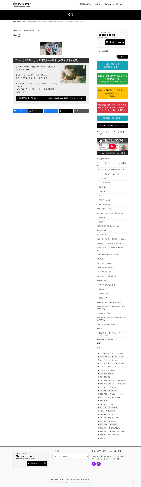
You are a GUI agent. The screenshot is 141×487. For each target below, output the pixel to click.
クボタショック (114, 360)
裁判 (113, 431)
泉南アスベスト (104, 401)
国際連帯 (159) (102, 230)
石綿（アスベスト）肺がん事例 (109, 418)
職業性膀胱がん (115, 428)
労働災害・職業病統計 (106, 373)
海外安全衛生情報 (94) (104, 263)
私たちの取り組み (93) (104, 272)
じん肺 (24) (102, 178)
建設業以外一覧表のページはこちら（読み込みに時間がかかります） (51, 98)
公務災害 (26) (101, 222)
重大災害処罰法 (114, 435)
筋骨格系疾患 (115, 421)
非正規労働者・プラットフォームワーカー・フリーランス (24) (111, 334)
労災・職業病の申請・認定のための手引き (112, 380)
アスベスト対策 (104, 356)
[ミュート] (122, 153)
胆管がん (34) (103, 293)
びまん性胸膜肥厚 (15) (106, 183)
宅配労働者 (103, 390)
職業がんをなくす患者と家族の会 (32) (109, 302)
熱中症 (102, 411)
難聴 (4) (99, 328)
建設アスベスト (116, 394)
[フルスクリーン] (125, 153)
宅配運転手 (114, 390)
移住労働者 (103, 421)
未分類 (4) (100, 259)
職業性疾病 (103, 428)
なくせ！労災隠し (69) (104, 209)
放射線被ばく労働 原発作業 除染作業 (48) (110, 243)
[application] (112, 146)
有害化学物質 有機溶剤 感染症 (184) (109, 254)
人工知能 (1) (101, 217)
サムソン (102, 363)
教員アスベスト (104, 397)
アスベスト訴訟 (118, 356)
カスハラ (102, 360)
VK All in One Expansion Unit (84, 482)
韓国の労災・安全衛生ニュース (107, 340)
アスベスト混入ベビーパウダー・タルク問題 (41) (111, 164)
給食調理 (114, 424)
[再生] (99, 153)
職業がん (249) (102, 280)
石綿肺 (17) (102, 191)
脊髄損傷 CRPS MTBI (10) (105, 313)
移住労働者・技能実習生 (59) (106, 276)
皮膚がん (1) (103, 289)
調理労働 (102, 435)
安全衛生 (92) (101, 235)
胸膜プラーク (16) (105, 200)
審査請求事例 (104, 394)
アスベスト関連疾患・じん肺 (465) (108, 174)
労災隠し (122, 384)
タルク (111, 363)
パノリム (102, 367)
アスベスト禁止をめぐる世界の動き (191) (110, 170)
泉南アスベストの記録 (106, 404)
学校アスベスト (104, 387)
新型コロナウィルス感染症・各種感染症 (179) (110, 249)
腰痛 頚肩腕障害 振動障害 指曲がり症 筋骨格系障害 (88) (111, 319)
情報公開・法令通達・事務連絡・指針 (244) (111, 239)
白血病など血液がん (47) (107, 285)
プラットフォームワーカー (117, 367)
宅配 (114, 387)
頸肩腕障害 (103, 438)
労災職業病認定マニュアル (108, 384)
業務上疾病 (116, 397)
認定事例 (121, 431)
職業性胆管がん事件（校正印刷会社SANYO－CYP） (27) (112, 308)
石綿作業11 (111, 411)
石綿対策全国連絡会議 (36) (106, 267)
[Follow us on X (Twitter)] (99, 464)
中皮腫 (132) (103, 187)
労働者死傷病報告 (105, 377)
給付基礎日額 (104, 424)
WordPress (59, 482)
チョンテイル (122, 363)
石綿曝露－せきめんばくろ (108, 414)
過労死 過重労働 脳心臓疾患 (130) (108, 324)
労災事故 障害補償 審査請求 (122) (108, 226)
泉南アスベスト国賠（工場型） (109, 407)
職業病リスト (104, 431)
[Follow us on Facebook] (94, 464)
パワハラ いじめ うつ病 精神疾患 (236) (110, 213)
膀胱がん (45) (103, 298)
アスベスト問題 (104, 353)
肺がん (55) (102, 196)
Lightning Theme (70, 482)
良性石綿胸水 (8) (104, 204)
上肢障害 (102, 370)
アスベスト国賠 (118, 353)
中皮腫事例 (112, 370)
